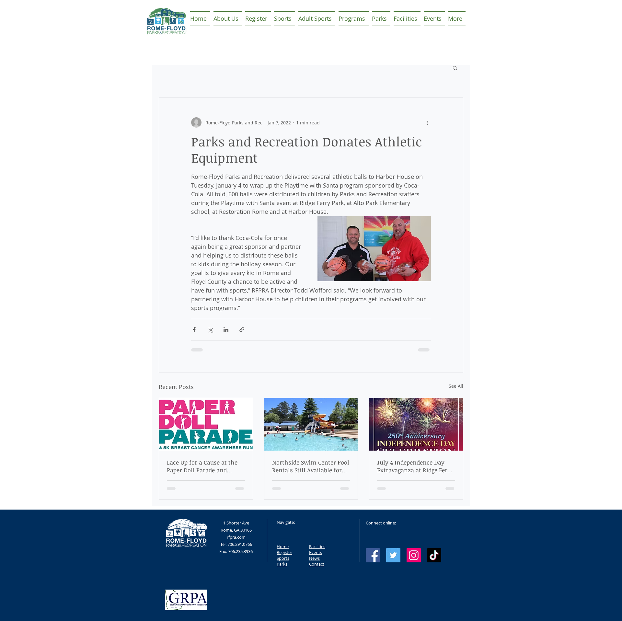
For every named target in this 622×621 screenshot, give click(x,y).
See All (456, 386)
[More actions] (427, 122)
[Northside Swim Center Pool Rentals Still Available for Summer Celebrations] (311, 424)
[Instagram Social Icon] (414, 555)
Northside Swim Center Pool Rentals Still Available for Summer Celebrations (310, 466)
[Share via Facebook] (194, 330)
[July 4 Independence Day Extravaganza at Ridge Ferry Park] (416, 424)
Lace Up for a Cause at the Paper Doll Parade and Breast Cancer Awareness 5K (205, 466)
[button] (455, 67)
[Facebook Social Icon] (373, 555)
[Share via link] (242, 330)
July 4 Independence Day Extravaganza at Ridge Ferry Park (415, 466)
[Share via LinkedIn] (226, 330)
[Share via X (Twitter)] (210, 330)
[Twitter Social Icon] (393, 555)
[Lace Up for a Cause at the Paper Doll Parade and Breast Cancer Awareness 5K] (206, 424)
